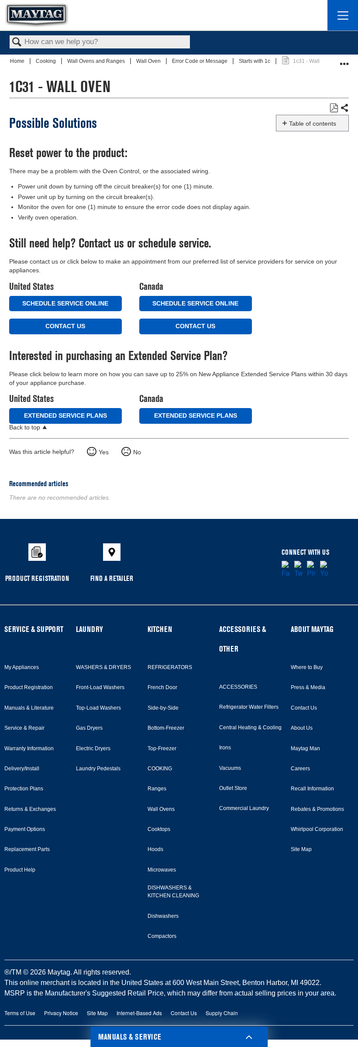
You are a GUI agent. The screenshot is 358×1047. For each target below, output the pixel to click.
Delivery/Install (21, 769)
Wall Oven (149, 61)
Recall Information (312, 789)
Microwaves (162, 870)
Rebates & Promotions (317, 809)
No (137, 452)
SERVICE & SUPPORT (33, 629)
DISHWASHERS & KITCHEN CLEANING (173, 892)
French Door (162, 687)
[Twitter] (298, 569)
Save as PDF (334, 108)
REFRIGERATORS (170, 667)
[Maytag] (36, 15)
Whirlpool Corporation (317, 829)
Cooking (46, 61)
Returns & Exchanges (30, 809)
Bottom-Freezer (166, 728)
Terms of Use (19, 1012)
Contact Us (65, 326)
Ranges (157, 789)
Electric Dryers (93, 748)
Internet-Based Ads (139, 1012)
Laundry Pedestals (98, 769)
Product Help (19, 870)
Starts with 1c (255, 61)
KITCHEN (160, 629)
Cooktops (159, 829)
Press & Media (308, 687)
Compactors (162, 936)
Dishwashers (163, 916)
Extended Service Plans (65, 415)
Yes (104, 452)
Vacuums (230, 768)
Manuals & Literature (29, 708)
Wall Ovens (161, 809)
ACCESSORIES (238, 687)
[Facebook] (286, 569)
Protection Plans (23, 789)
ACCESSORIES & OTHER (242, 639)
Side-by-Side (163, 708)
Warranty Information (29, 748)
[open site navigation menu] (342, 15)
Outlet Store (233, 788)
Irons (225, 748)
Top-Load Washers (98, 708)
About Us (302, 728)
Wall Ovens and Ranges (96, 61)
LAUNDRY (89, 629)
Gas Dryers (89, 728)
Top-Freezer (162, 748)
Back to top (24, 427)
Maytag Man (305, 748)
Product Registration (28, 687)
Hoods (155, 849)
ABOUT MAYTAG (312, 629)
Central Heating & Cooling (250, 727)
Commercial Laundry (244, 808)
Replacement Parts (27, 849)
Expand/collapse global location (344, 60)
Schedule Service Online (65, 303)
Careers (300, 769)
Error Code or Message (200, 61)
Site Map (301, 849)
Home (18, 61)
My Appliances (21, 667)
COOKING (160, 769)
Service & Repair (24, 728)
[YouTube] (324, 569)
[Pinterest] (311, 569)
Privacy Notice (61, 1012)
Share (344, 108)
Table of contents (312, 123)
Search (17, 42)
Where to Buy (307, 667)
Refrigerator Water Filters (249, 707)
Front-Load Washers (100, 687)
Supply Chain (222, 1012)
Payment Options (24, 829)
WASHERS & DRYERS (103, 667)
